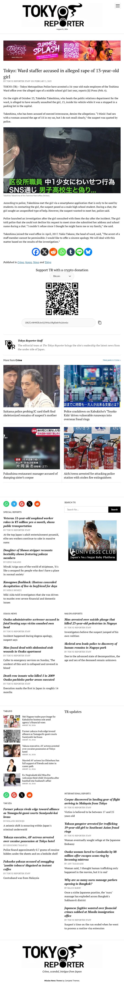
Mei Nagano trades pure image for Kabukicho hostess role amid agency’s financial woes (39, 719)
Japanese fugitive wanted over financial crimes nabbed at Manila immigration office (90, 912)
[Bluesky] (88, 252)
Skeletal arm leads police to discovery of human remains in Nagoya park (90, 645)
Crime (20, 262)
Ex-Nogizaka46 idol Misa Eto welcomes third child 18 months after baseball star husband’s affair (40, 778)
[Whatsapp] (62, 252)
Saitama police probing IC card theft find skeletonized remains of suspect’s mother (30, 413)
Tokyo (48, 262)
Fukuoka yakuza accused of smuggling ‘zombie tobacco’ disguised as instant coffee (28, 865)
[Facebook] (36, 252)
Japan (28, 262)
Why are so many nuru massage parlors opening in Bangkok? (90, 882)
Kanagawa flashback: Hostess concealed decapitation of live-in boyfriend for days (30, 584)
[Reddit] (53, 252)
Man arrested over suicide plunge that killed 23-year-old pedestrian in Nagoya (90, 621)
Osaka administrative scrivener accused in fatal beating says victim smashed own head (31, 623)
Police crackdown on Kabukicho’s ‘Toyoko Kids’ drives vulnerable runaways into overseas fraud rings (90, 415)
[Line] (79, 252)
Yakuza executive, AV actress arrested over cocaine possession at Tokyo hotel (40, 748)
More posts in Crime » (112, 360)
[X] (45, 252)
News (36, 262)
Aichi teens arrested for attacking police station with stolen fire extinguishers (89, 475)
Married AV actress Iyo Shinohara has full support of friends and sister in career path (40, 763)
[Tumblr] (71, 252)
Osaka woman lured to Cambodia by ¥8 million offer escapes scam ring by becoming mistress (90, 855)
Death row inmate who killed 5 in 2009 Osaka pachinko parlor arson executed (29, 677)
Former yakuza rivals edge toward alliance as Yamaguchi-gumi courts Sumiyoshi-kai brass (39, 734)
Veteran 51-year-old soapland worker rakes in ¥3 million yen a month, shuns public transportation (29, 522)
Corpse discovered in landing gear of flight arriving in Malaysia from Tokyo (92, 801)
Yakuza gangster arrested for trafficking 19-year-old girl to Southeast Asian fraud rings (91, 827)
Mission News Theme (53, 980)
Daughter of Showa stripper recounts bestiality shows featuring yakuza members (27, 554)
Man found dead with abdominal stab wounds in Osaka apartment (28, 649)
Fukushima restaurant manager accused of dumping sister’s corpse (30, 475)
